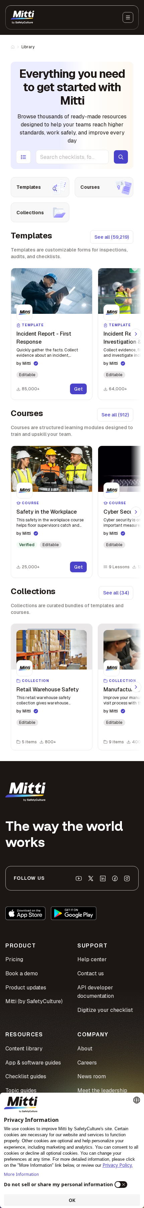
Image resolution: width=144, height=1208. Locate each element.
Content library (24, 1048)
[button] (51, 334)
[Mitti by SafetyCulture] (22, 17)
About (84, 1048)
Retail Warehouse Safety (47, 689)
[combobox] (72, 157)
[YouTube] (78, 878)
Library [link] (27, 47)
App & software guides (33, 1062)
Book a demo (21, 973)
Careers (87, 1062)
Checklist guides (25, 1076)
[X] (90, 878)
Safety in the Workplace (46, 511)
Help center (92, 959)
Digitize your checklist (105, 1010)
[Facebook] (115, 878)
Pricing (14, 959)
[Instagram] (127, 878)
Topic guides (21, 1090)
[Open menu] (128, 17)
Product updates (25, 987)
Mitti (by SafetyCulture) (34, 1001)
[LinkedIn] (102, 878)
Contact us (90, 973)
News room (91, 1076)
